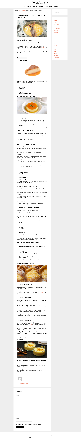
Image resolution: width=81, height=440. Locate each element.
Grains (55, 34)
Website (17, 418)
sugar (26, 161)
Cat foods (55, 22)
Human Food (56, 37)
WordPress (48, 437)
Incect (55, 39)
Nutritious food (56, 43)
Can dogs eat (22, 383)
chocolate (42, 47)
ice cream (32, 306)
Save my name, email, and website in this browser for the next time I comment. (28, 424)
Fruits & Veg (56, 32)
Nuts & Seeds (56, 45)
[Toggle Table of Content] (25, 58)
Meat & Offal (56, 41)
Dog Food (55, 26)
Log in (52, 437)
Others (55, 49)
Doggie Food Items (40, 2)
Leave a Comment (32, 18)
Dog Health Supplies (57, 28)
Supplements (56, 55)
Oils (54, 47)
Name (17, 409)
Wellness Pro (36, 437)
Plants (55, 51)
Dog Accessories (56, 24)
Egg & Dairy (26, 383)
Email (17, 413)
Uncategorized (56, 57)
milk (22, 81)
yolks (28, 181)
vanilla (28, 294)
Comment (18, 395)
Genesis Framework (43, 437)
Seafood (55, 53)
